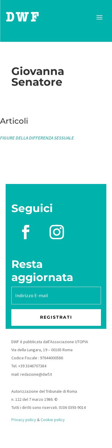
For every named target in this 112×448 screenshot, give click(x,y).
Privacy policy (23, 419)
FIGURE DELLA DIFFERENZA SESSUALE (37, 138)
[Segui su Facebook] (25, 232)
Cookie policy (53, 419)
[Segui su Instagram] (56, 232)
